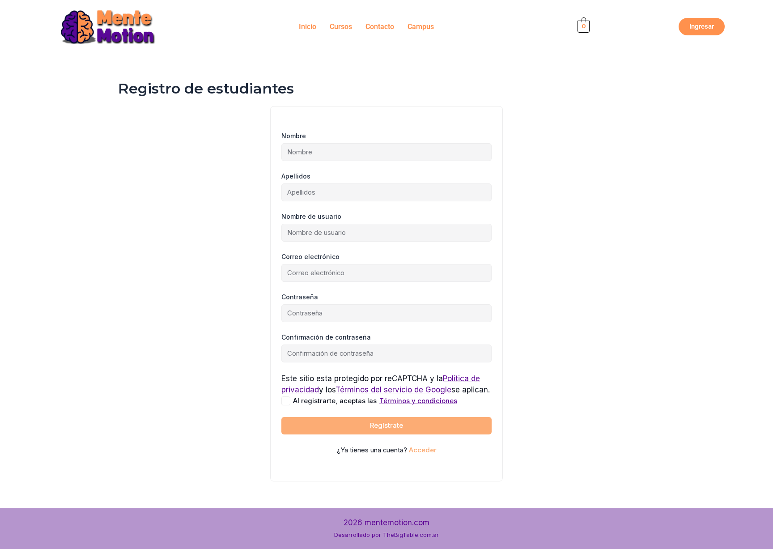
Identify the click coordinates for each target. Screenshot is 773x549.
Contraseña (299, 297)
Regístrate (386, 425)
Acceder (423, 450)
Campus (421, 26)
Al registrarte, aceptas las (375, 401)
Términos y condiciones (418, 401)
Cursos (341, 26)
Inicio (307, 26)
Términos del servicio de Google (393, 389)
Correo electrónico (310, 256)
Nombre (293, 136)
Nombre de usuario (311, 216)
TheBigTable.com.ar (411, 534)
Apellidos (295, 176)
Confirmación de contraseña (326, 337)
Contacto (379, 26)
